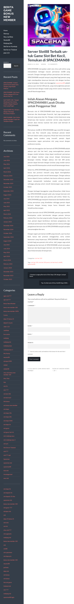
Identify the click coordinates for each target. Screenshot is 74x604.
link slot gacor (8, 582)
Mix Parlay (7, 353)
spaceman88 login (9, 597)
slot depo (6, 409)
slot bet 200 (7, 394)
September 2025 (9, 191)
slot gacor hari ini (9, 432)
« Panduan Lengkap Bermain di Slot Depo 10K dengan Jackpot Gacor (48, 275)
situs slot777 (7, 530)
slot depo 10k (8, 413)
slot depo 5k (7, 424)
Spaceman (7, 459)
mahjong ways (8, 346)
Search (6, 62)
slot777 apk (7, 455)
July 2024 (6, 245)
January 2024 (8, 268)
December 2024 (8, 225)
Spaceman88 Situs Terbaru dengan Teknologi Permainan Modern (11, 111)
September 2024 (9, 237)
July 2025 (6, 198)
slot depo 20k (8, 417)
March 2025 (7, 214)
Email (30, 334)
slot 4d (6, 526)
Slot (5, 382)
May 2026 (7, 164)
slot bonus (7, 575)
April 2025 (7, 210)
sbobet (6, 365)
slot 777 (6, 390)
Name (30, 326)
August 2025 (7, 195)
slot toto (6, 522)
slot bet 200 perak (44, 262)
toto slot (6, 470)
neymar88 (7, 357)
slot (5, 515)
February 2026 (8, 176)
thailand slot (7, 586)
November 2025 (8, 183)
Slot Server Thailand (10, 50)
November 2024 (8, 229)
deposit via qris (8, 323)
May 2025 (7, 206)
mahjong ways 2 (8, 349)
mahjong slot (7, 342)
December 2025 (8, 179)
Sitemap (6, 34)
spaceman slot (8, 463)
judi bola (6, 567)
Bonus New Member (10, 303)
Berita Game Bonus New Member (10, 14)
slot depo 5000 (8, 421)
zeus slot (6, 478)
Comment (31, 305)
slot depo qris (7, 556)
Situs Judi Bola (8, 37)
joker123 (7, 53)
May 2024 (7, 252)
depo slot (6, 571)
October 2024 (8, 233)
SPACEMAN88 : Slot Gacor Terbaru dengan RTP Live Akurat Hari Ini (11, 94)
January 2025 (8, 222)
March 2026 (7, 172)
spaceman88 (7, 467)
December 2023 (8, 271)
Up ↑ (55, 370)
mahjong (6, 338)
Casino (6, 315)
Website (30, 342)
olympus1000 (8, 361)
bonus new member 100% (11, 311)
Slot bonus (7, 401)
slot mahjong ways (9, 436)
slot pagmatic (8, 534)
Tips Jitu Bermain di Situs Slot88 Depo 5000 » (54, 283)
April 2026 (7, 168)
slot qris (6, 443)
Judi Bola (6, 330)
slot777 (6, 451)
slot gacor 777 (8, 507)
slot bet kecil (7, 397)
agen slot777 (7, 296)
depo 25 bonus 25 (9, 319)
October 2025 (8, 187)
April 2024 (7, 256)
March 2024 (7, 260)
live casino (7, 334)
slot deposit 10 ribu (9, 496)
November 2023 (8, 275)
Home (6, 30)
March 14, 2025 (33, 64)
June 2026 (7, 160)
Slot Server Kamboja (10, 46)
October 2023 (8, 279)
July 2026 (6, 156)
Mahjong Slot (8, 43)
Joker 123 (7, 326)
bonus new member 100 (11, 307)
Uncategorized (8, 474)
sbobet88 (6, 369)
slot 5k (6, 386)
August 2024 (7, 241)
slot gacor (6, 428)
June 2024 (7, 248)
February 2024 (8, 264)
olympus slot (7, 511)
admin (43, 64)
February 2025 (8, 218)
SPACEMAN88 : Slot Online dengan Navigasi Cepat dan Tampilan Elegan (12, 119)
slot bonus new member (10, 405)
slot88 (5, 549)
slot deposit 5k (8, 493)
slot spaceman (8, 552)
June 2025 (7, 202)
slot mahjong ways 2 (10, 440)
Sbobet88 (7, 40)
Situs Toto (6, 378)
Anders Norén (64, 368)
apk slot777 (7, 300)
